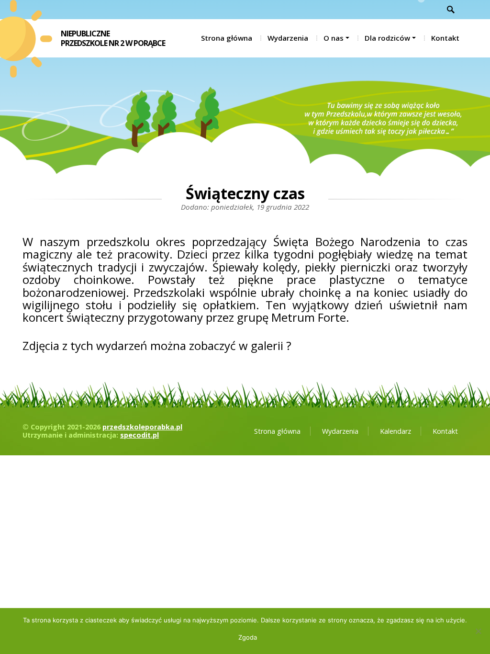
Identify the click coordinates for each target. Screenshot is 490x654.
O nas (333, 38)
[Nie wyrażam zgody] (478, 631)
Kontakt (445, 38)
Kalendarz (395, 431)
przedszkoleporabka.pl (142, 426)
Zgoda (247, 637)
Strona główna (226, 38)
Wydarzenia (287, 38)
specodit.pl (139, 435)
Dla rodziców (387, 38)
